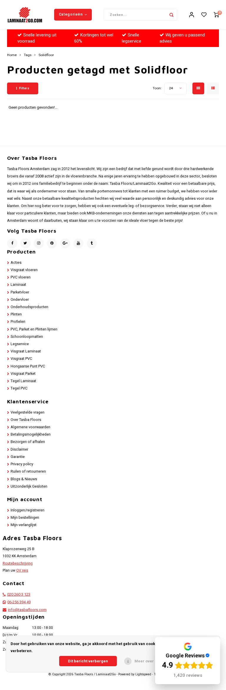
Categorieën (71, 14)
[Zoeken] (171, 15)
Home (12, 55)
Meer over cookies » (153, 661)
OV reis (22, 570)
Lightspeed (143, 674)
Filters (24, 88)
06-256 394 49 (19, 602)
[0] (216, 15)
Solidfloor (46, 55)
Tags (27, 55)
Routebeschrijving (18, 563)
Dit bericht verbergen (88, 661)
